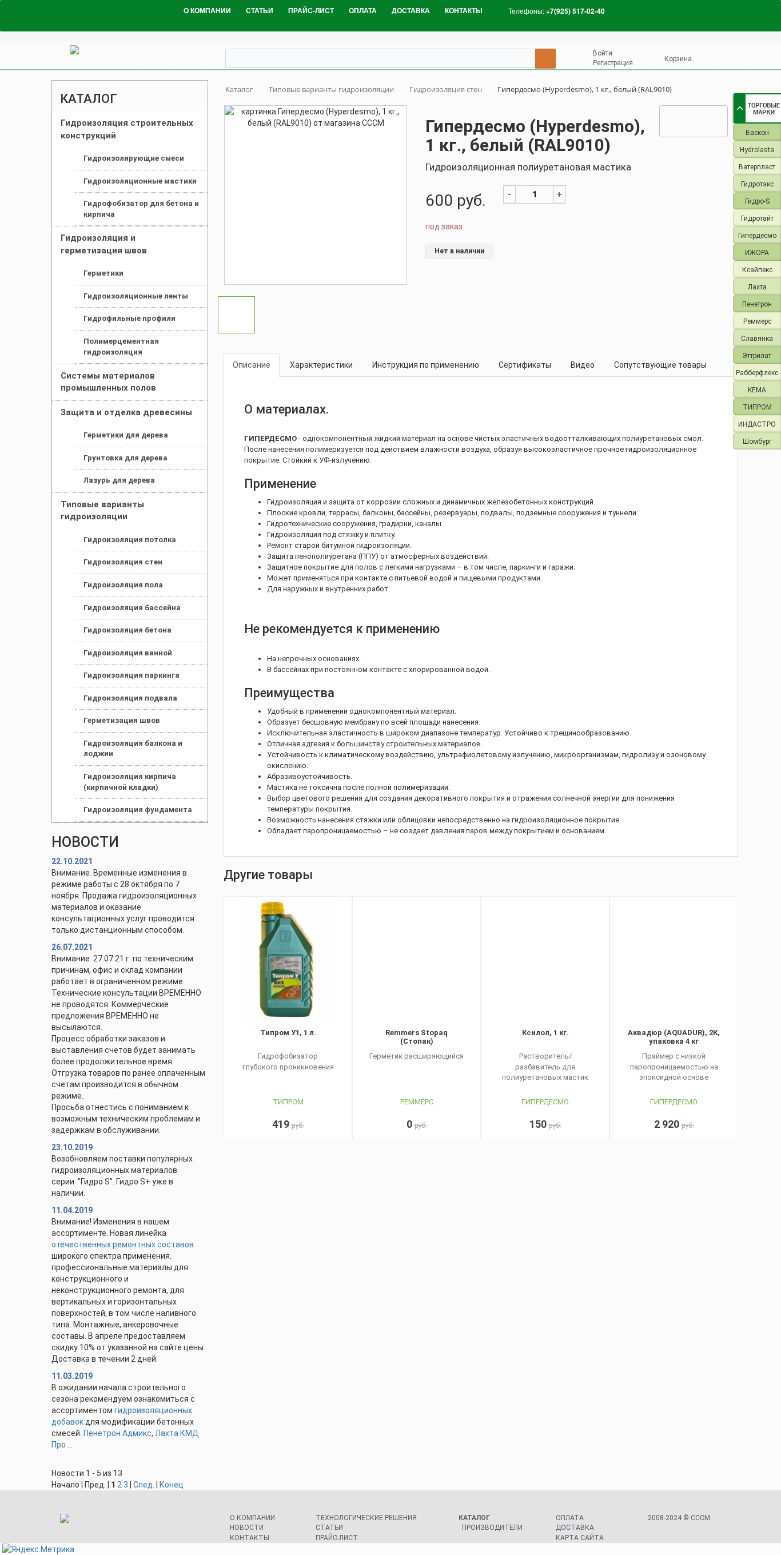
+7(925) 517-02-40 (575, 11)
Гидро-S (757, 201)
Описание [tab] (251, 364)
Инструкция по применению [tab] (425, 364)
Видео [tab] (583, 364)
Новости (247, 1528)
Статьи (329, 1528)
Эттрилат (757, 356)
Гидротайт (757, 218)
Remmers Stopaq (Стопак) (416, 1036)
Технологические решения (366, 1518)
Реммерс (757, 321)
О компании (252, 1518)
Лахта (757, 287)
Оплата (570, 1518)
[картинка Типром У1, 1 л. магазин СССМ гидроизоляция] (288, 963)
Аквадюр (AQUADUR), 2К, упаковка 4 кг (674, 1036)
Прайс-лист (337, 1538)
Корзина (678, 59)
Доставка (575, 1528)
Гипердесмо (757, 236)
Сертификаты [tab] (525, 364)
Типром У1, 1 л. (288, 1032)
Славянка (757, 339)
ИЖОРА (757, 253)
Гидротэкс (757, 184)
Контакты (249, 1538)
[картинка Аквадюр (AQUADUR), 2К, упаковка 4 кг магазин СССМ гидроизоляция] (673, 963)
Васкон (757, 133)
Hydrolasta (757, 150)
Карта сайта (580, 1538)
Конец (172, 1484)
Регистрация (613, 63)
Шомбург (757, 442)
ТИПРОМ (757, 407)
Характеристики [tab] (321, 364)
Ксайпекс (757, 270)
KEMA (757, 390)
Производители (492, 1528)
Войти (602, 53)
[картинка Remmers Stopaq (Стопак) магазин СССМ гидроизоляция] (416, 963)
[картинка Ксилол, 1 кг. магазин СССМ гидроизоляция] (545, 963)
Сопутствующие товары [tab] (660, 364)
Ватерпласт (757, 167)
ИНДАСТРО (757, 424)
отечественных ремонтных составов (122, 1244)
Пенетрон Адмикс (117, 1433)
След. (143, 1484)
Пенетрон (757, 304)
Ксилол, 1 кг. (545, 1032)
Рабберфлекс (757, 373)
